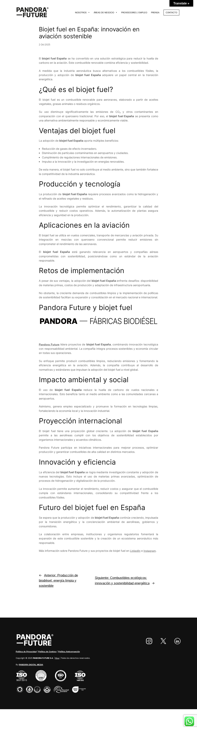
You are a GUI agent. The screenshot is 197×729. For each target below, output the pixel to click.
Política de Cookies (47, 651)
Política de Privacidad (26, 651)
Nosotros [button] (81, 12)
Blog (57, 658)
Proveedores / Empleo (134, 12)
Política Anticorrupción (69, 651)
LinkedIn (135, 550)
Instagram (150, 550)
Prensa (155, 12)
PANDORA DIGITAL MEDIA (31, 665)
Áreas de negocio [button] (104, 12)
